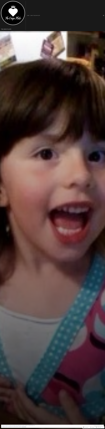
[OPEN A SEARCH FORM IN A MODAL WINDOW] (103, 15)
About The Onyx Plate (35, 15)
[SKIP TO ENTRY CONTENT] (52, 262)
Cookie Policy (24, 426)
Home (28, 15)
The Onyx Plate (6, 29)
